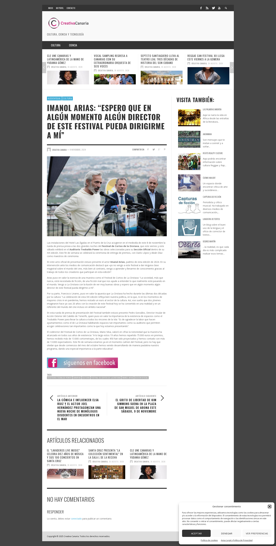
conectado (76, 518)
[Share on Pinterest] (164, 149)
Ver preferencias (257, 533)
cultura (86, 377)
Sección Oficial (141, 377)
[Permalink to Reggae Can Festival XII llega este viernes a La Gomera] (162, 75)
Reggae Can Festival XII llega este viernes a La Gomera (159, 57)
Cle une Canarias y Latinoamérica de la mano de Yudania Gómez (148, 453)
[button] (269, 506)
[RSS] (207, 8)
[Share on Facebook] (148, 149)
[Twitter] (213, 8)
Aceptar (196, 533)
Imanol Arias (127, 377)
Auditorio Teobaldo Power (60, 377)
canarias (77, 377)
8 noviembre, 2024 (78, 149)
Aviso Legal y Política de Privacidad (237, 540)
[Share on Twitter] (153, 149)
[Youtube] (219, 8)
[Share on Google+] (159, 149)
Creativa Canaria (58, 70)
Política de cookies (209, 540)
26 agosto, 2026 (75, 70)
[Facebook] (201, 8)
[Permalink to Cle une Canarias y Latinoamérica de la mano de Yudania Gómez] (148, 472)
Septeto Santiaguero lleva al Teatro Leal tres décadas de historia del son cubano (113, 59)
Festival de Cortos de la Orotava (105, 377)
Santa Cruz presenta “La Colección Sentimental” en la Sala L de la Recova (105, 453)
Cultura (67, 98)
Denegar (226, 533)
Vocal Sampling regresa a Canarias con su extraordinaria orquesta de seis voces (65, 61)
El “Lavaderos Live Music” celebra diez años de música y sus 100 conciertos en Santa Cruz (65, 455)
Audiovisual (54, 98)
